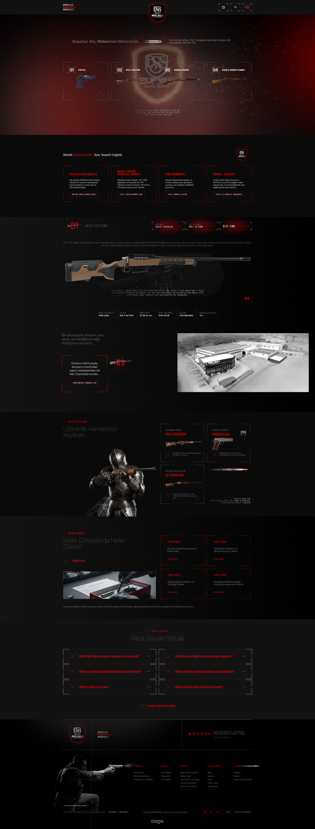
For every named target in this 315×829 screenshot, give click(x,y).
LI (211, 812)
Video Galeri (213, 783)
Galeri (210, 779)
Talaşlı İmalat (186, 776)
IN (204, 812)
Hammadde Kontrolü (189, 772)
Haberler (211, 776)
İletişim (237, 776)
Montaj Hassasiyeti (188, 783)
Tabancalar (165, 776)
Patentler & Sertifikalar (143, 779)
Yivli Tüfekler (166, 772)
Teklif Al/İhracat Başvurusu (228, 194)
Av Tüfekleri (166, 779)
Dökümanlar (213, 786)
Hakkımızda (139, 772)
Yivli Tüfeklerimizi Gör (131, 194)
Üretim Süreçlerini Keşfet (84, 194)
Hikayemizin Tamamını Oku (84, 383)
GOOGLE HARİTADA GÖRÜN (75, 806)
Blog (210, 772)
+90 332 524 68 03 (201, 734)
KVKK (228, 812)
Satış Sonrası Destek (177, 194)
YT (217, 812)
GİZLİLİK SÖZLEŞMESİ (242, 812)
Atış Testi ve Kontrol (189, 786)
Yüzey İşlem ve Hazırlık (190, 779)
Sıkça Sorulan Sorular (243, 779)
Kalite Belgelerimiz (142, 776)
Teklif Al (237, 772)
